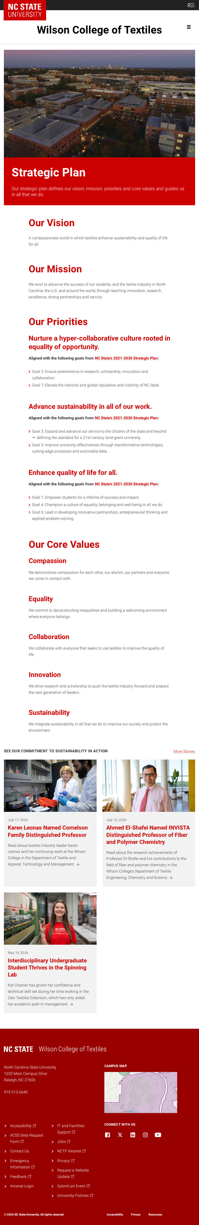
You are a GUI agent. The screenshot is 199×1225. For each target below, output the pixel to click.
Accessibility (115, 1214)
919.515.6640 (16, 1092)
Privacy (136, 1214)
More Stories (184, 751)
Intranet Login (22, 1186)
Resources (155, 1214)
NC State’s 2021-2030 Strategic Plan (126, 358)
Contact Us (19, 1151)
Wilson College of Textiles (99, 30)
